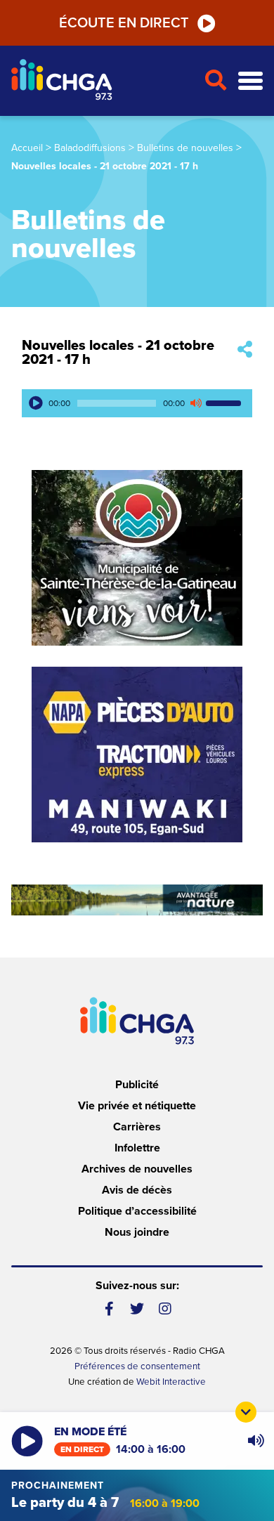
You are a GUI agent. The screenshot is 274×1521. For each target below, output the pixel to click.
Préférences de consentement (137, 1366)
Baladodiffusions (90, 148)
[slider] (225, 403)
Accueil (27, 148)
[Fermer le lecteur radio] (246, 1412)
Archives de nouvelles (137, 1169)
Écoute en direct (124, 23)
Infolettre (137, 1148)
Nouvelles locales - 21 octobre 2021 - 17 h (118, 352)
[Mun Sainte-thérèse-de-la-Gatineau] (137, 558)
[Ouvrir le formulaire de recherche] (215, 81)
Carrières (137, 1127)
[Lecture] (36, 403)
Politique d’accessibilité (137, 1211)
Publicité (137, 1085)
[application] (137, 403)
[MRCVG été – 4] (137, 899)
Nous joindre (137, 1232)
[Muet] (195, 403)
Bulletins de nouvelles (185, 148)
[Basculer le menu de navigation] (250, 81)
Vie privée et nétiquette (137, 1106)
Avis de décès (137, 1190)
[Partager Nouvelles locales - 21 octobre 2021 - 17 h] (244, 350)
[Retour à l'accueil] (102, 81)
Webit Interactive (171, 1382)
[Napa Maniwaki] (137, 754)
